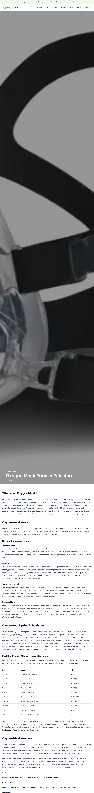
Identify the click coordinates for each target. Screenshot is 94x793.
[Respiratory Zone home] (10, 7)
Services (49, 7)
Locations (64, 7)
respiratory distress (80, 573)
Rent (56, 7)
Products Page (11, 730)
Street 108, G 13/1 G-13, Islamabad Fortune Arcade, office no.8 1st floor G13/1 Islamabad (44, 788)
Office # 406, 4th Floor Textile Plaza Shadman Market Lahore (33, 777)
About (79, 7)
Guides (72, 7)
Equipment (38, 7)
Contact (87, 7)
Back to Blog (12, 471)
